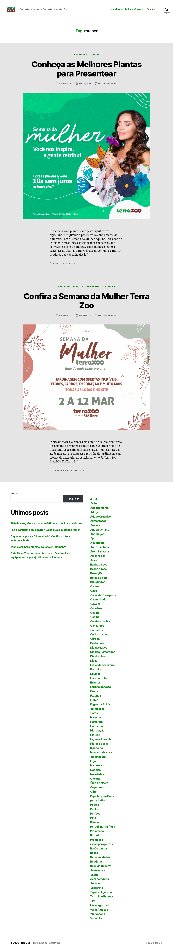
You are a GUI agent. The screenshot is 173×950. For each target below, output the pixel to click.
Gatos (94, 713)
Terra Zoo (67, 83)
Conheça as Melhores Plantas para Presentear (86, 68)
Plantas (95, 822)
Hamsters (96, 721)
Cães (93, 590)
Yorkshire (96, 918)
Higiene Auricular (101, 739)
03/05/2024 (85, 83)
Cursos (95, 638)
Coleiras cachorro (101, 621)
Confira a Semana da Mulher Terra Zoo (86, 300)
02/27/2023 (85, 315)
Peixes (94, 804)
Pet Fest (95, 809)
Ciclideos (96, 608)
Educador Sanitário (102, 665)
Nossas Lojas (115, 9)
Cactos (94, 586)
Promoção (96, 839)
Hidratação (97, 730)
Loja (93, 761)
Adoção (95, 512)
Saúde (94, 874)
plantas (72, 263)
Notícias (95, 769)
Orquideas (97, 787)
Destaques (64, 286)
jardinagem (65, 470)
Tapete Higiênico (101, 892)
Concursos (97, 625)
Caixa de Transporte (103, 595)
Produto (95, 835)
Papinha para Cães (102, 796)
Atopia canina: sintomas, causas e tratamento (38, 547)
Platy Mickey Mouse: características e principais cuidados (46, 523)
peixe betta (97, 800)
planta (81, 470)
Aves (93, 560)
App (92, 538)
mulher (56, 263)
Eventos (78, 286)
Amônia (95, 525)
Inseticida (96, 748)
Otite (93, 791)
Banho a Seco (98, 564)
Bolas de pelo (99, 577)
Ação (93, 503)
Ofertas (94, 54)
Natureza (96, 765)
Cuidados (96, 630)
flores (56, 470)
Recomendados (100, 857)
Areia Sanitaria (99, 547)
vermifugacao (99, 909)
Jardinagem (80, 54)
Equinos (95, 673)
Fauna (94, 691)
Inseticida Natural (101, 752)
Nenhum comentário (107, 83)
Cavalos (95, 604)
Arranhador (97, 555)
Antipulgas (97, 534)
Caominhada (98, 599)
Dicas (93, 660)
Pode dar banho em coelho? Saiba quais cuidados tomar (45, 529)
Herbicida (96, 726)
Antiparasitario (99, 529)
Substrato (96, 887)
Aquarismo (97, 542)
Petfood (95, 813)
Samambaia (97, 870)
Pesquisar (15, 493)
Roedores (96, 861)
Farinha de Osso (100, 686)
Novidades (97, 774)
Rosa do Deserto (100, 866)
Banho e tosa (98, 569)
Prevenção (97, 831)
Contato (151, 9)
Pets (93, 817)
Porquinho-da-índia (102, 826)
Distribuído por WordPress (46, 943)
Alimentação (98, 520)
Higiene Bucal (99, 743)
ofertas (64, 263)
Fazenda (95, 695)
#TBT (94, 499)
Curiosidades (99, 634)
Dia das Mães (98, 647)
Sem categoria (99, 879)
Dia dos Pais (98, 656)
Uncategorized (99, 905)
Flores (94, 700)
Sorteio (95, 883)
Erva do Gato (98, 678)
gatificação (97, 708)
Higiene (95, 735)
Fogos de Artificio (101, 704)
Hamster (95, 717)
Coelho (94, 612)
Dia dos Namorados (102, 652)
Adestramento (99, 507)
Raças (94, 852)
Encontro (96, 669)
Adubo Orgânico (100, 516)
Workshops (108, 286)
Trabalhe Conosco (134, 9)
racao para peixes (101, 844)
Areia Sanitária (99, 551)
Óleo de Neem (99, 783)
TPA (92, 901)
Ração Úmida (98, 848)
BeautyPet (96, 573)
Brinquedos (97, 582)
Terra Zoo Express (102, 896)
